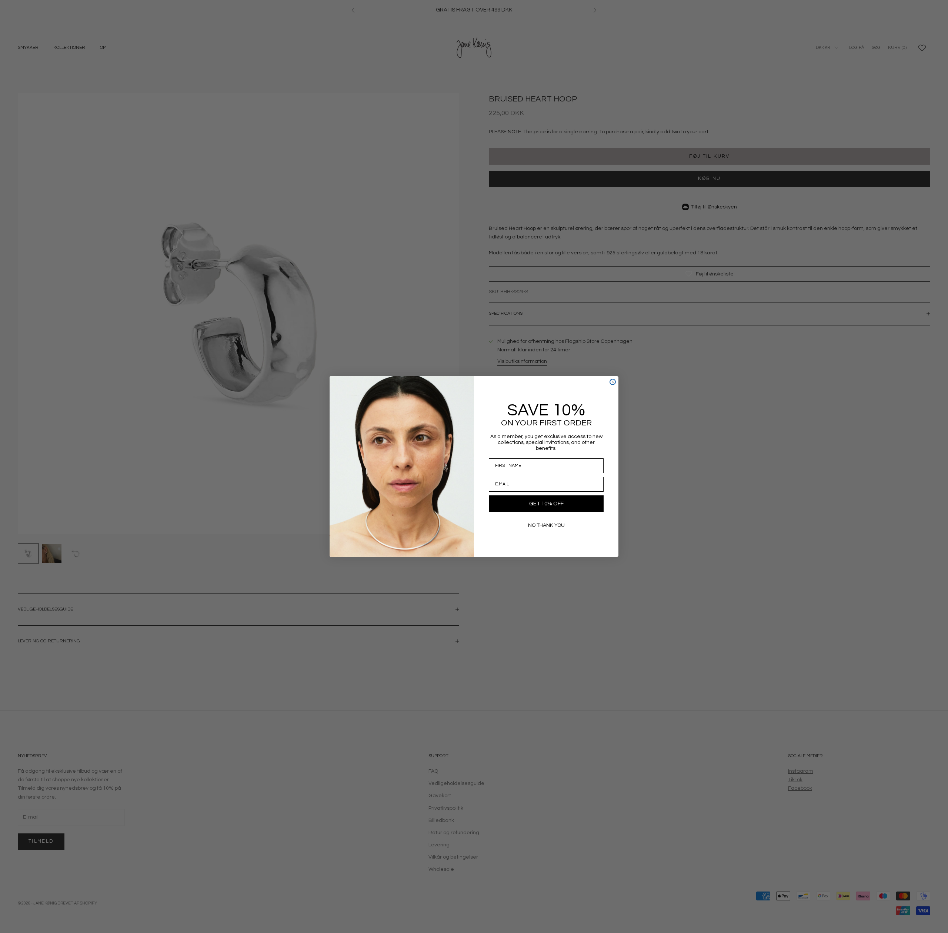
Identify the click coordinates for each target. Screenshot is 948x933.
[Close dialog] (612, 382)
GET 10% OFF (546, 503)
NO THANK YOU (546, 525)
